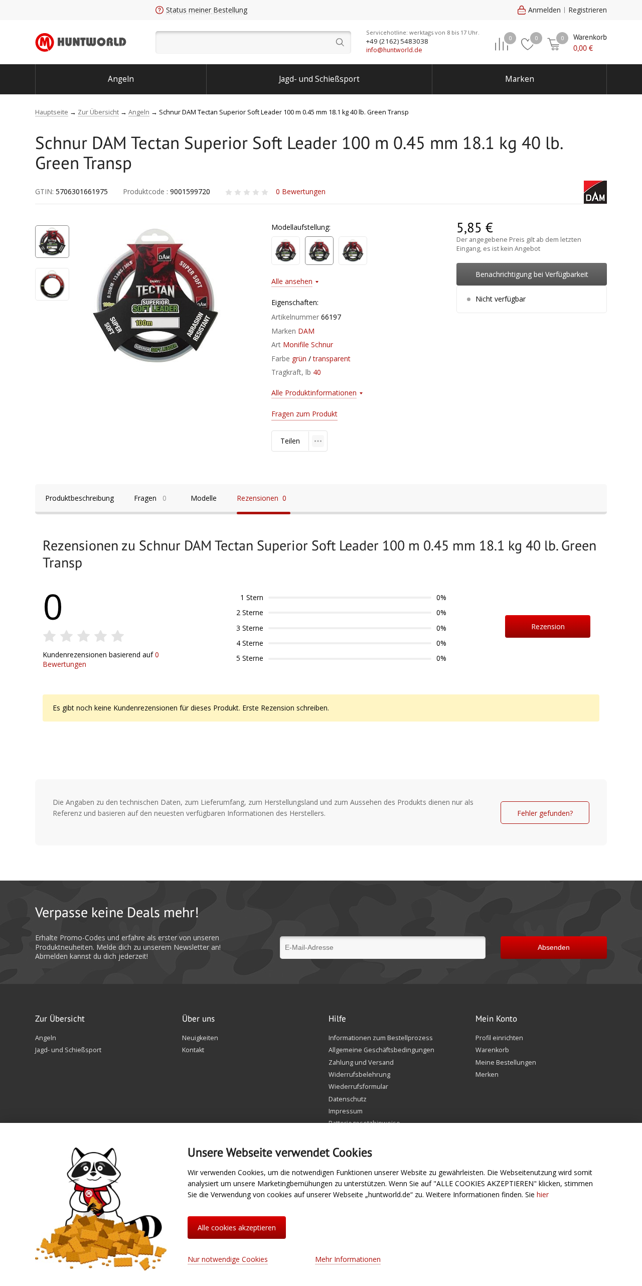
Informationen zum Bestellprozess (381, 1038)
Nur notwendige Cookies (228, 1259)
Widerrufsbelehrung (359, 1075)
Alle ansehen (291, 281)
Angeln (121, 79)
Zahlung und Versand (361, 1063)
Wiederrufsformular (358, 1087)
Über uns (198, 1019)
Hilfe (337, 1019)
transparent (332, 358)
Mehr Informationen (348, 1259)
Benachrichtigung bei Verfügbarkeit (531, 274)
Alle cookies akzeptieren (237, 1227)
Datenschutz (348, 1099)
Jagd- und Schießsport (319, 79)
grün (299, 358)
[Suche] (253, 42)
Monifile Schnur (308, 344)
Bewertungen (301, 191)
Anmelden (544, 10)
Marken (519, 79)
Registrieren (587, 10)
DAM (306, 331)
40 (317, 372)
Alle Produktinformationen (314, 392)
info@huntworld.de (394, 50)
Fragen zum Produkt (304, 413)
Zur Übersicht (60, 1019)
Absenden (554, 947)
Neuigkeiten (200, 1038)
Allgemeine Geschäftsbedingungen (381, 1050)
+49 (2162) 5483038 (397, 41)
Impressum (346, 1111)
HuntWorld (80, 42)
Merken (487, 1075)
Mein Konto (496, 1019)
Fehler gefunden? (545, 813)
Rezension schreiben (548, 630)
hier (543, 1194)
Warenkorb (492, 1050)
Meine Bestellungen (505, 1063)
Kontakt (193, 1050)
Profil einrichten (499, 1038)
